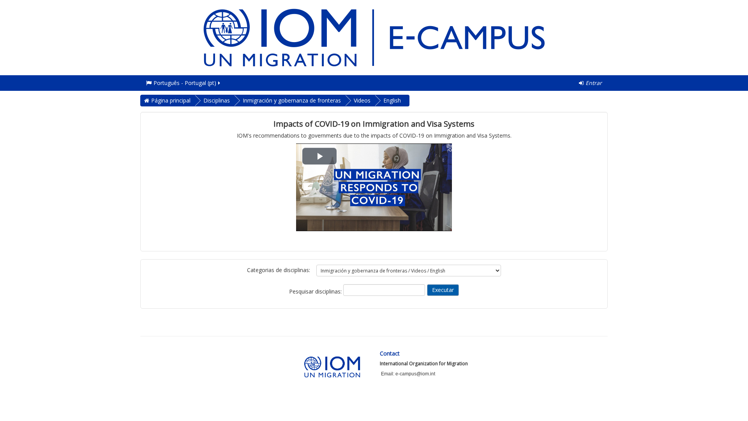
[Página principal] (374, 37)
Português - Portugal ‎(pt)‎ (184, 83)
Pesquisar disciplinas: (316, 291)
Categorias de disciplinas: (278, 270)
